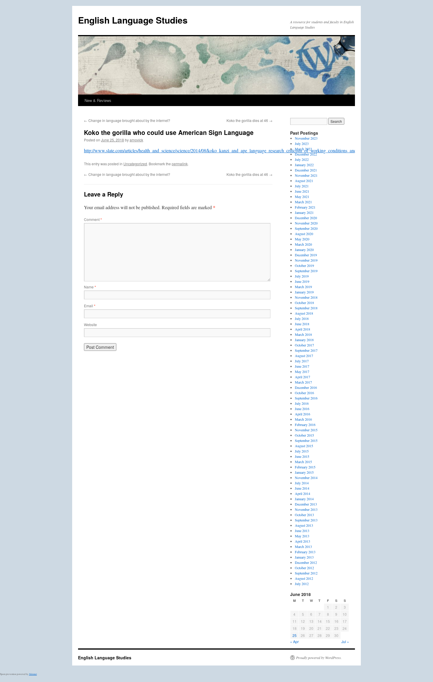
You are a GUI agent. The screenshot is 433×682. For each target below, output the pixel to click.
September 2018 (306, 308)
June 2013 (302, 530)
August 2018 (304, 313)
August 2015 (304, 445)
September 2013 (306, 520)
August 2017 (304, 355)
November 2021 (306, 175)
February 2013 (305, 551)
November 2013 (306, 509)
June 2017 (302, 366)
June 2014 (302, 488)
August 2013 (304, 525)
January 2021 (304, 212)
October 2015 (304, 435)
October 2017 (304, 345)
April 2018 (302, 329)
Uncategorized (135, 163)
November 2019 (306, 260)
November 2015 (306, 429)
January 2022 (304, 164)
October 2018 (304, 302)
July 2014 (302, 482)
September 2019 (306, 270)
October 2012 (304, 567)
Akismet (33, 674)
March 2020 (303, 244)
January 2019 (304, 292)
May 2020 (302, 239)
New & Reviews (98, 100)
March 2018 (303, 334)
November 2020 (306, 223)
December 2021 (306, 170)
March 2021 (303, 201)
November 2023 (306, 138)
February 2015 (305, 467)
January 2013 (304, 557)
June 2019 (302, 281)
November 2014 (306, 477)
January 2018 (304, 339)
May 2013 (302, 536)
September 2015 (306, 440)
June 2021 (302, 191)
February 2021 (305, 207)
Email (89, 305)
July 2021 (302, 186)
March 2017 (303, 382)
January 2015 (304, 472)
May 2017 (302, 371)
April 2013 (302, 541)
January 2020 (304, 249)
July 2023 (302, 143)
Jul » (345, 641)
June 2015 (302, 456)
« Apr (294, 641)
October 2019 (304, 265)
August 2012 (304, 578)
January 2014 (304, 498)
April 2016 (302, 414)
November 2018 (306, 297)
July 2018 (302, 318)
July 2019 (302, 276)
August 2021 (304, 180)
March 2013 (303, 546)
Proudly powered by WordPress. (319, 657)
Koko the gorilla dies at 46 (249, 120)
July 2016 (302, 403)
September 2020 (306, 228)
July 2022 (302, 159)
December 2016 (306, 387)
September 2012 (306, 573)
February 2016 (305, 424)
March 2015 (303, 461)
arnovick (136, 139)
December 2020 (306, 217)
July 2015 (302, 451)
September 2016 (306, 398)
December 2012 (306, 562)
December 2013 (306, 504)
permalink (180, 163)
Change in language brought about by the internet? (127, 120)
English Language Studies (133, 20)
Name (90, 286)
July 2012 (302, 583)
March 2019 (303, 286)
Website (90, 324)
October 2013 (304, 514)
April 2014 (302, 493)
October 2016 (304, 392)
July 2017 (302, 361)
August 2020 (304, 233)
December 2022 (306, 154)
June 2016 (302, 408)
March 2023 (303, 148)
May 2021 (302, 196)
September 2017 (306, 350)
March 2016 (303, 419)
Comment (93, 219)
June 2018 (302, 323)
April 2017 (302, 376)
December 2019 (306, 254)
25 (294, 635)
